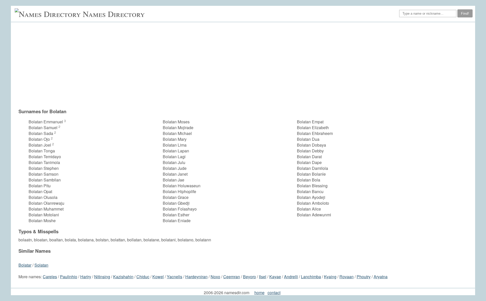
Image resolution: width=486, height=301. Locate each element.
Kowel (158, 277)
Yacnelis (174, 277)
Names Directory (114, 13)
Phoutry (364, 277)
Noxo (215, 277)
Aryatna (381, 277)
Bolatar (24, 265)
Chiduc (142, 277)
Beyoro (249, 277)
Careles (50, 277)
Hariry (85, 277)
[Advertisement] (245, 65)
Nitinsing (102, 277)
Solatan (41, 265)
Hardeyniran (196, 277)
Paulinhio (68, 277)
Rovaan (346, 277)
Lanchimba (311, 277)
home (259, 292)
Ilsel (262, 277)
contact (274, 292)
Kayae (275, 277)
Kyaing (330, 277)
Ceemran (231, 277)
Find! (465, 13)
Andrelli (291, 277)
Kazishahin (123, 277)
